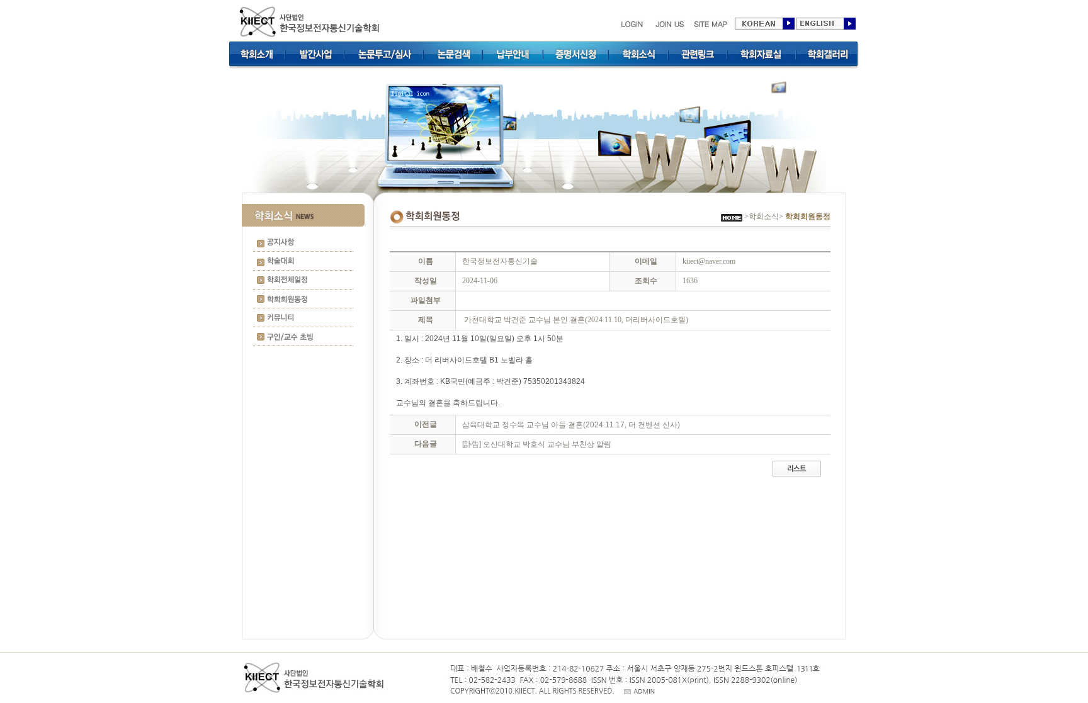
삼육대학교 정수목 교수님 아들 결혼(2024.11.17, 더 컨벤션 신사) (571, 424)
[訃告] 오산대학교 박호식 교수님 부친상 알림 (536, 444)
